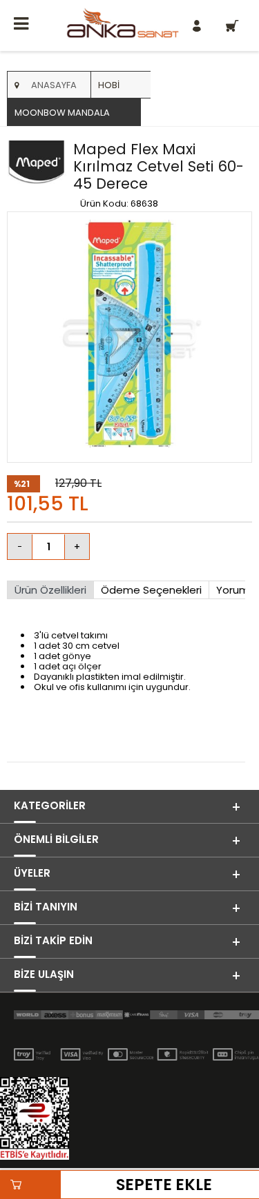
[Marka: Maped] (36, 170)
